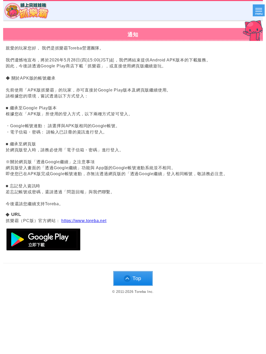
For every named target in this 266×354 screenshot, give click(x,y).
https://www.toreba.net (84, 220)
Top (136, 278)
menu (258, 14)
